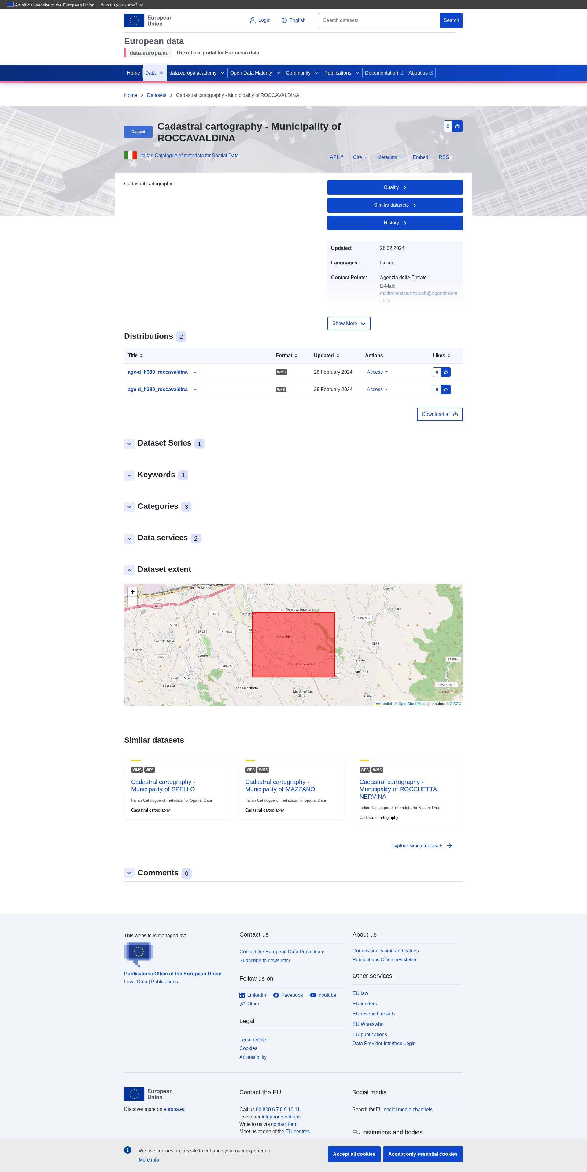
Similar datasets (391, 205)
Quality (391, 187)
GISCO (455, 703)
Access (375, 372)
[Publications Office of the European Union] (178, 953)
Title (133, 355)
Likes (439, 355)
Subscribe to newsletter (264, 960)
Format (284, 355)
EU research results (374, 1013)
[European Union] (178, 1094)
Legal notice (252, 1039)
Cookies (248, 1048)
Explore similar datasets (422, 845)
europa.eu (175, 1109)
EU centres (298, 1131)
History (391, 222)
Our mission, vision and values (386, 950)
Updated (324, 355)
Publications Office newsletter (385, 959)
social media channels (408, 1109)
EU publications (370, 1034)
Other (253, 1003)
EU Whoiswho (368, 1024)
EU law (360, 993)
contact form (284, 1124)
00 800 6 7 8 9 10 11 (278, 1109)
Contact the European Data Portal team (281, 951)
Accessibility (253, 1057)
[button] (122, 4)
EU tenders (365, 1003)
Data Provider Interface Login (384, 1043)
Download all (436, 414)
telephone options (281, 1116)
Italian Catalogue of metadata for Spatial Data (189, 155)
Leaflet (386, 703)
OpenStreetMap (411, 703)
